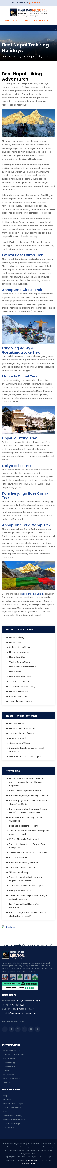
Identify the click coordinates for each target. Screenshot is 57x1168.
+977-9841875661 (15, 1009)
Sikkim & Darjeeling (12, 1115)
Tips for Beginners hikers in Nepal (26, 885)
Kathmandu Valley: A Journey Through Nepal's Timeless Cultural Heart (28, 810)
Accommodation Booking (22, 686)
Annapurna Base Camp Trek (26, 525)
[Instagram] (11, 1029)
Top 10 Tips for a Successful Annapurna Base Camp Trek (29, 832)
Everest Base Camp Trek (22, 255)
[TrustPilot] (37, 1029)
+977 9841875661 (20, 2)
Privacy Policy (10, 1058)
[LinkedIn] (24, 1029)
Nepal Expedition (17, 656)
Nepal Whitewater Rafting (22, 666)
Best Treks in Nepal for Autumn (25, 790)
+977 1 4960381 (16, 1005)
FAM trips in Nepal (18, 857)
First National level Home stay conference (24, 905)
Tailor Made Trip (11, 1123)
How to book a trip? (13, 1050)
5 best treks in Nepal (19, 872)
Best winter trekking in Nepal (23, 862)
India (5, 1111)
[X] (18, 1029)
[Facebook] (5, 1029)
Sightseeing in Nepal (19, 647)
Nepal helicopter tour (20, 676)
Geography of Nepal (19, 743)
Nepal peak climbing (19, 652)
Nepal (6, 1095)
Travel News (9, 1066)
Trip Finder (8, 1127)
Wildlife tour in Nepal (19, 661)
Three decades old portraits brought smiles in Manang (28, 897)
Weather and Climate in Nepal (25, 756)
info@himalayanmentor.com (22, 1013)
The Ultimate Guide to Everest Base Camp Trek (27, 846)
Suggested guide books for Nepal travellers (26, 750)
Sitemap (7, 1070)
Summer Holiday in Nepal (22, 867)
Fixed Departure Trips (14, 1119)
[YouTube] (31, 1029)
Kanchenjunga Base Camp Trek (25, 495)
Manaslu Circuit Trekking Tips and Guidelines (26, 819)
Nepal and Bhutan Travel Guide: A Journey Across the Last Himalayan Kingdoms (27, 782)
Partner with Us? (11, 1078)
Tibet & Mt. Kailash (12, 1107)
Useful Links (9, 1074)
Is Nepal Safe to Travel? (21, 890)
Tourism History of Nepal (21, 733)
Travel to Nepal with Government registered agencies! (26, 879)
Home (5, 56)
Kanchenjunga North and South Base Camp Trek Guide (28, 802)
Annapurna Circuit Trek (22, 289)
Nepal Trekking (16, 637)
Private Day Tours (18, 696)
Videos (7, 1082)
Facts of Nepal (16, 723)
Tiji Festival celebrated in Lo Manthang (28, 852)
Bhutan (7, 1099)
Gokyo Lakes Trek (16, 465)
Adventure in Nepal (19, 681)
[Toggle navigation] (4, 28)
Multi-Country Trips (13, 1103)
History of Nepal (17, 738)
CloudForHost (28, 1163)
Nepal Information (18, 691)
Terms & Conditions (13, 1054)
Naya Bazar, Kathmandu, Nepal (25, 1000)
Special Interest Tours (20, 701)
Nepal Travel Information (22, 728)
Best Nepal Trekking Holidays (23, 825)
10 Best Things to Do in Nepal (24, 839)
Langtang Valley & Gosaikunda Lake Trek (21, 350)
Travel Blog (16, 56)
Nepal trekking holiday (32, 593)
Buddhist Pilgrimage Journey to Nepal (28, 795)
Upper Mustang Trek (19, 438)
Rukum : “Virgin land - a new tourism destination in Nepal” (27, 914)
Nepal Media (33, 1160)
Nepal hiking (15, 671)
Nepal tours (15, 642)
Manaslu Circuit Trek (19, 376)
